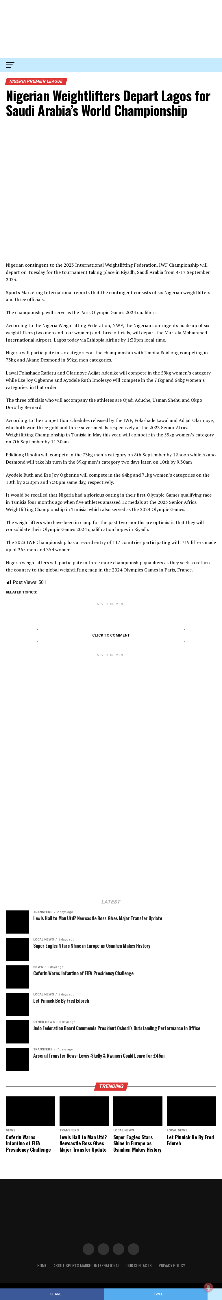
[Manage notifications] (208, 1287)
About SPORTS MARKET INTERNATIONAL (86, 1265)
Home (42, 1265)
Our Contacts (139, 1265)
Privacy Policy (172, 1265)
